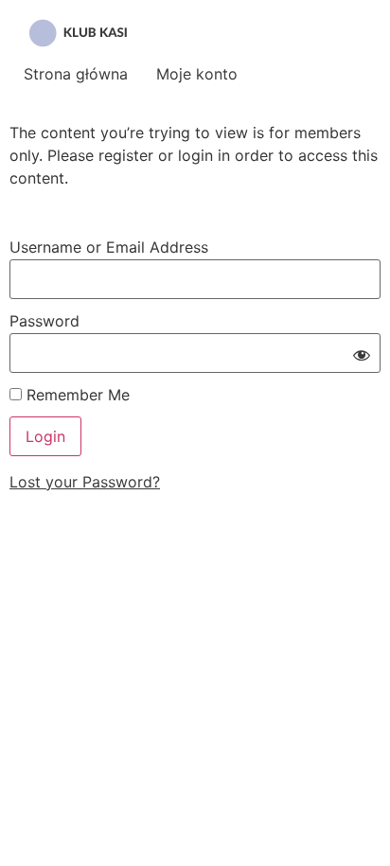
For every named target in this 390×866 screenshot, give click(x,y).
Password (44, 320)
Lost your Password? (84, 481)
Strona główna (76, 73)
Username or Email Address (108, 247)
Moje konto (197, 73)
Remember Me (76, 394)
